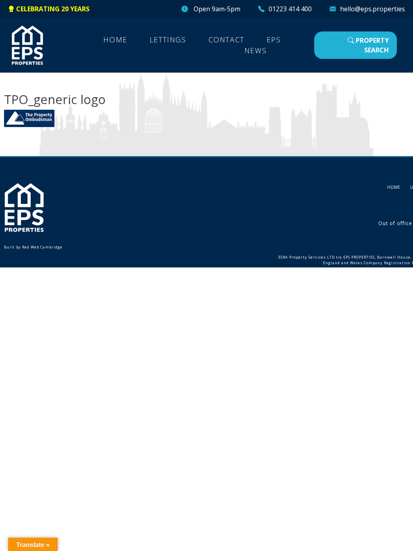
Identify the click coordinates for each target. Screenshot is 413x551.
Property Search (371, 45)
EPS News (262, 45)
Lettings (168, 39)
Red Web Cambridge (42, 247)
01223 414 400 (290, 8)
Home (115, 39)
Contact (226, 39)
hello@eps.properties (372, 8)
